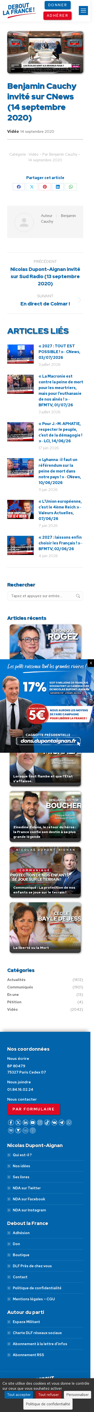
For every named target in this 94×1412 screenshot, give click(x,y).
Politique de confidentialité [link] (37, 1288)
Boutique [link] (21, 1255)
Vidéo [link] (13, 131)
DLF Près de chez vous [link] (32, 1266)
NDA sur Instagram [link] (29, 1210)
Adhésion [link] (21, 1233)
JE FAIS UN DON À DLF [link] (47, 1359)
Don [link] (16, 1244)
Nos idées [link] (21, 1166)
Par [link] (59, 154)
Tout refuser (48, 1394)
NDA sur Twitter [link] (27, 1188)
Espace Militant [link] (26, 1321)
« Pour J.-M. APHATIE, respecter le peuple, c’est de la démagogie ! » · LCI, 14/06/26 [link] (60, 432)
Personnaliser (77, 1394)
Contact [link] (20, 1277)
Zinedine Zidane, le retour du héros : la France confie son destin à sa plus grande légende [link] (44, 832)
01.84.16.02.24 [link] (20, 1089)
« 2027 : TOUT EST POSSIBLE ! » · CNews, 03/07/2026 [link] (59, 352)
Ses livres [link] (21, 1177)
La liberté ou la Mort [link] (31, 947)
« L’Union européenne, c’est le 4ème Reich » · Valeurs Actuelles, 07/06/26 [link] (60, 510)
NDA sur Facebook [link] (29, 1199)
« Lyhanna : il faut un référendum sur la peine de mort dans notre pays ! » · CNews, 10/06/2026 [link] (60, 471)
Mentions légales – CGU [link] (34, 1299)
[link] (83, 10)
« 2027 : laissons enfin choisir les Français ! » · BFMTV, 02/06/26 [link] (60, 543)
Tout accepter (19, 1394)
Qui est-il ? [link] (22, 1155)
